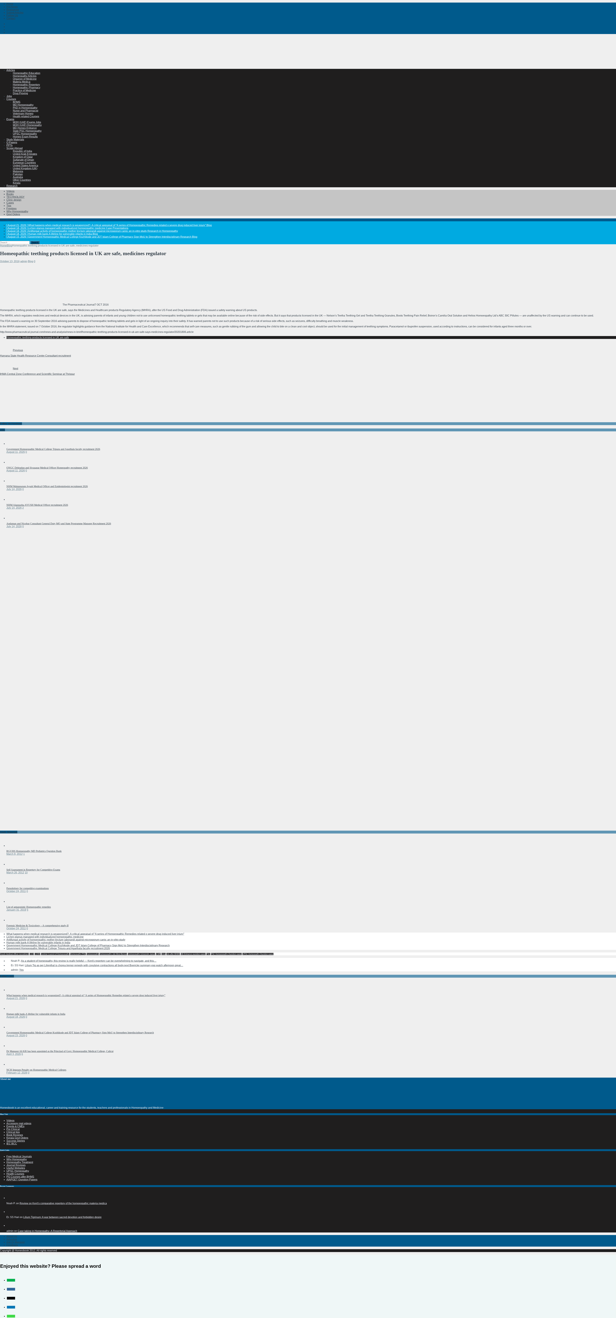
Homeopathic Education (26, 73)
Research (11, 185)
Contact (10, 18)
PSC (208, 954)
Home (9, 4)
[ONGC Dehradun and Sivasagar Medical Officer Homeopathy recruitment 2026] (12, 462)
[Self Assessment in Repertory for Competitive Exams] (12, 864)
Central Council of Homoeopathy (55, 954)
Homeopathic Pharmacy (26, 87)
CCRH (37, 954)
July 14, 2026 (14, 489)
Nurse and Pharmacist (25, 110)
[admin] (10, 1225)
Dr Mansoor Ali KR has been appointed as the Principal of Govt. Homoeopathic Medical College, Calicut (59, 1051)
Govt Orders (13, 214)
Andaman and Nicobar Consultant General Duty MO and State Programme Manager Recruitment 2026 (58, 523)
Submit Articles (14, 12)
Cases (10, 202)
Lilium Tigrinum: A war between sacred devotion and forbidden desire (62, 1217)
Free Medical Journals (19, 1156)
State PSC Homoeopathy (27, 131)
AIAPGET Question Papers (21, 1179)
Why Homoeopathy (17, 211)
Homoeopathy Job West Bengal (113, 954)
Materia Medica (21, 81)
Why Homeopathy (16, 1159)
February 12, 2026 (16, 1072)
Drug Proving (20, 93)
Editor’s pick (7, 976)
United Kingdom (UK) (25, 168)
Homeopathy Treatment (19, 1162)
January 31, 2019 (16, 909)
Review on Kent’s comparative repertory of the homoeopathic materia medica (63, 1203)
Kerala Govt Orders (17, 1138)
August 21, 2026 (15, 998)
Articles (10, 70)
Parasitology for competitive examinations (27, 888)
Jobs (9, 96)
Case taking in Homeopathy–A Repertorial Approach (47, 1231)
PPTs (9, 145)
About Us (11, 1236)
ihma (163, 954)
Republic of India (22, 151)
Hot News (12, 6)
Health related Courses (26, 116)
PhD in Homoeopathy (25, 107)
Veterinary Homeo (23, 113)
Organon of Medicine (25, 79)
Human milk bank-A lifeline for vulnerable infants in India (38, 942)
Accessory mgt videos (18, 1123)
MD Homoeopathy (23, 105)
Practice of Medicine (24, 90)
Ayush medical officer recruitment (14, 954)
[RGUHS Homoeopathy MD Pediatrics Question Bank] (12, 845)
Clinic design (13, 200)
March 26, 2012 (15, 872)
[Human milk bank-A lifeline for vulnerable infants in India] (12, 1008)
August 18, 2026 (15, 1017)
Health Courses (15, 1173)
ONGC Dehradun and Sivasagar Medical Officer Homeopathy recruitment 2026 (47, 467)
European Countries (24, 162)
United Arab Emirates (25, 154)
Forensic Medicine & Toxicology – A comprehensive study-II (37, 925)
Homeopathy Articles (24, 76)
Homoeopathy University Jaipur (141, 954)
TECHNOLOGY (15, 197)
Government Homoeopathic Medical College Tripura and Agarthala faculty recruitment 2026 (53, 449)
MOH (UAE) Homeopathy (27, 125)
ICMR (158, 954)
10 (26, 872)
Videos (10, 191)
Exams (10, 119)
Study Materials (15, 139)
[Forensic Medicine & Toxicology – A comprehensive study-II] (12, 920)
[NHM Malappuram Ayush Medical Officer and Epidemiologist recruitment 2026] (12, 481)
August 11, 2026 (15, 452)
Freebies (11, 208)
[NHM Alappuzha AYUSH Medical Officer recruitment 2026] (12, 499)
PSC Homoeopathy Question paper (226, 954)
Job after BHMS (173, 954)
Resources (12, 9)
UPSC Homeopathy (17, 1171)
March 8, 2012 (14, 854)
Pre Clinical (13, 1129)
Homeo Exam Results (25, 136)
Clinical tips (13, 1132)
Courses (11, 99)
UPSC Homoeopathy (25, 133)
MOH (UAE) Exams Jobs (27, 122)
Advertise (11, 1239)
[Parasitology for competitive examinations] (12, 883)
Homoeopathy (92, 954)
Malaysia (18, 171)
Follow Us (12, 15)
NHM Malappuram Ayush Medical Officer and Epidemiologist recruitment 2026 (47, 486)
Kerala (16, 182)
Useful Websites (15, 1168)
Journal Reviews (16, 1165)
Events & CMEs (15, 1126)
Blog (30, 261)
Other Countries (22, 180)
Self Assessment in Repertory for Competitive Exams (33, 869)
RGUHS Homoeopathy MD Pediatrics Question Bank (34, 851)
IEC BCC (11, 1143)
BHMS (16, 102)
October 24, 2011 (16, 891)
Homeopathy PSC (78, 954)
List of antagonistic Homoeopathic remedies (28, 907)
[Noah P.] (10, 1198)
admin (23, 261)
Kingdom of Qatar (23, 157)
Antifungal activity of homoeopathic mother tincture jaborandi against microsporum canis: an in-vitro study (65, 939)
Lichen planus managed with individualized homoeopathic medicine (45, 936)
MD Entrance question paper (193, 954)
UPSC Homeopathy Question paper (258, 954)
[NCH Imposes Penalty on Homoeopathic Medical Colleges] (12, 1064)
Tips (8, 205)
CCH (32, 954)
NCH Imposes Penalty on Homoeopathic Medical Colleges (36, 1069)
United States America (25, 165)
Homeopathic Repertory (26, 84)
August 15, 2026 (15, 1035)
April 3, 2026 (13, 1054)
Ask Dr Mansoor (15, 1242)
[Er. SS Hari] (10, 1211)
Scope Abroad (14, 148)
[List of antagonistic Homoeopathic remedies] (12, 901)
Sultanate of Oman (23, 159)
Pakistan (18, 174)
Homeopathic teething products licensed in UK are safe (37, 337)
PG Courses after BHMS (20, 1176)
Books (10, 194)
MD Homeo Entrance (25, 128)
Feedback (12, 1245)
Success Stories (15, 1140)
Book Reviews (14, 1135)
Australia (18, 177)
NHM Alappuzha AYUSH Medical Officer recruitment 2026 (37, 505)
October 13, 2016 (10, 261)
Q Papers (11, 142)
